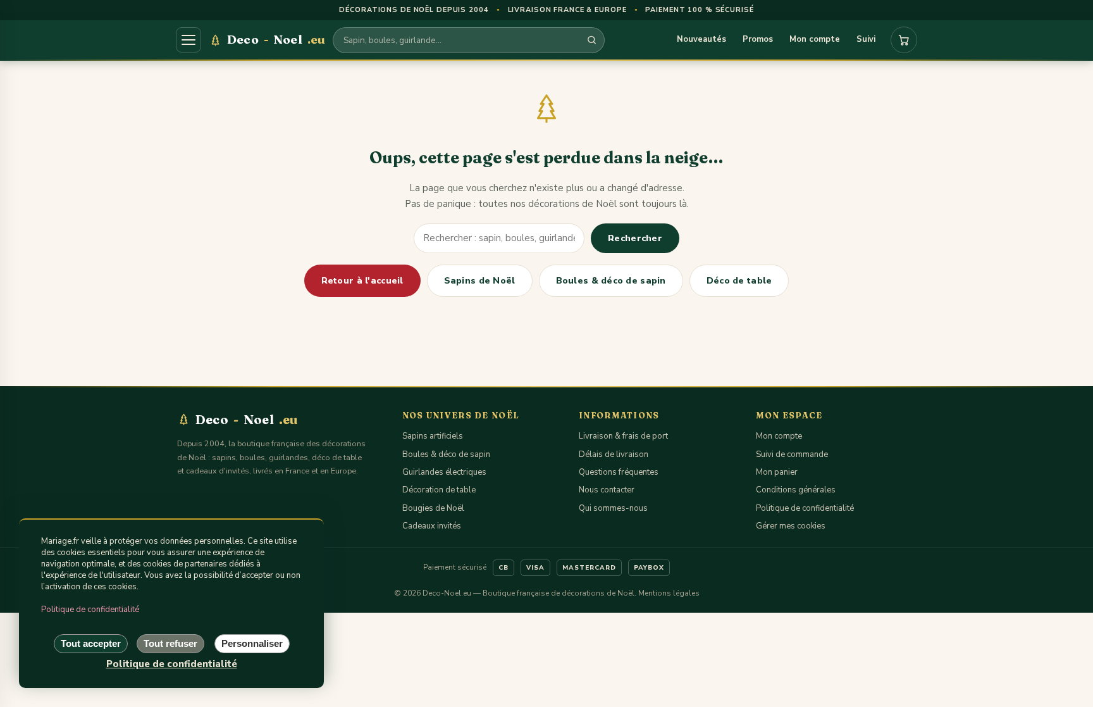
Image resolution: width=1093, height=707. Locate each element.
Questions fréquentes (618, 472)
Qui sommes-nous (613, 508)
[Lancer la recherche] (592, 40)
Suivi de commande (792, 454)
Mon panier (777, 472)
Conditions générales (796, 490)
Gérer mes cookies (790, 526)
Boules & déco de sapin (611, 281)
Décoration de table (439, 490)
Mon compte (814, 39)
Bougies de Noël (433, 508)
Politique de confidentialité (805, 508)
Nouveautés (701, 39)
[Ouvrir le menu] (188, 40)
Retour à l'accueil (362, 281)
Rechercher (635, 238)
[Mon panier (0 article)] (904, 40)
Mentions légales (669, 593)
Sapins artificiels (432, 436)
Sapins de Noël (480, 281)
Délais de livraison (613, 454)
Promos (758, 39)
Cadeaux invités (431, 526)
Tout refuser (170, 643)
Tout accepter (91, 643)
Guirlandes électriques (444, 472)
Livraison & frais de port (623, 436)
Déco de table (739, 281)
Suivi (865, 39)
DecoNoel (276, 39)
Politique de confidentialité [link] (171, 664)
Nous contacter (606, 490)
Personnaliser (252, 643)
